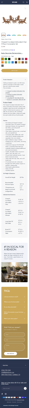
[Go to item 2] (14, 35)
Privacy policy (14, 402)
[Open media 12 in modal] (25, 8)
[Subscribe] (25, 388)
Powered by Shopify (20, 400)
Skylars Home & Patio (6, 39)
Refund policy (9, 402)
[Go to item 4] (24, 35)
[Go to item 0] (3, 35)
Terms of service (19, 402)
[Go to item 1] (9, 35)
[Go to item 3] (19, 35)
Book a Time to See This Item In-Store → (12, 53)
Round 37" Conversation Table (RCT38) (16, 99)
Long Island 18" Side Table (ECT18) (15, 98)
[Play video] (14, 272)
